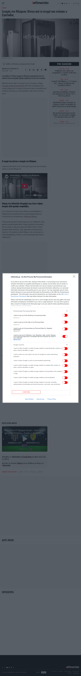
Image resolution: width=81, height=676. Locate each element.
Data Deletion (29, 399)
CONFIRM (26, 392)
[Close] (75, 277)
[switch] (65, 315)
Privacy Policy (51, 399)
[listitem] (40, 311)
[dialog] (40, 338)
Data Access (40, 399)
